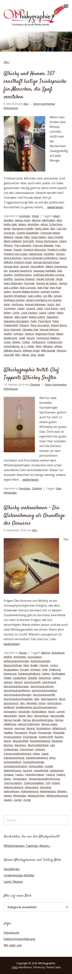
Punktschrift (46, 737)
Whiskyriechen (36, 795)
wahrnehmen (11, 791)
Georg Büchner (13, 258)
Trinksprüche (54, 342)
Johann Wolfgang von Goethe (43, 300)
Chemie (43, 665)
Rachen (58, 737)
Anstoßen (33, 224)
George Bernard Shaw (46, 262)
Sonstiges (24, 216)
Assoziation (35, 657)
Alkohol (36, 220)
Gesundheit (37, 266)
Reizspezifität (20, 741)
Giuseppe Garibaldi (44, 270)
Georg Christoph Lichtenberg (40, 258)
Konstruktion (39, 711)
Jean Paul (42, 287)
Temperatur (20, 778)
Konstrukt (24, 711)
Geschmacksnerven (42, 686)
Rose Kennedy (12, 329)
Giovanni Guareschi (20, 270)
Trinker (26, 342)
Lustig (42, 312)
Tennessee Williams (48, 338)
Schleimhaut (11, 749)
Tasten (19, 774)
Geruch (18, 682)
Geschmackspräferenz (17, 690)
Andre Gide (10, 224)
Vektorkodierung (13, 787)
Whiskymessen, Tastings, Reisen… (27, 846)
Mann (60, 312)
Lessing (30, 308)
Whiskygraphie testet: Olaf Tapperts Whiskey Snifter (31, 374)
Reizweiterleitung (40, 741)
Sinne (52, 757)
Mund (21, 715)
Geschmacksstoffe (44, 694)
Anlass (22, 224)
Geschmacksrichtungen (17, 694)
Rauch (7, 741)
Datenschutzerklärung (19, 939)
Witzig (25, 355)
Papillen (8, 732)
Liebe (40, 308)
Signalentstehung (14, 757)
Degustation (11, 669)
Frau (57, 245)
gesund (24, 266)
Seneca (29, 333)
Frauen (8, 249)
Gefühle (32, 678)
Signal (44, 753)
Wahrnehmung (29, 791)
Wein (39, 346)
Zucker (18, 800)
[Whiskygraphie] (36, 24)
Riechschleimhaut (38, 745)
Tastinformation (34, 774)
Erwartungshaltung (29, 673)
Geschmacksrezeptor (44, 690)
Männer (8, 317)
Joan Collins (35, 296)
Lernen (60, 711)
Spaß (22, 338)
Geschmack (49, 682)
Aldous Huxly (22, 220)
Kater (7, 304)
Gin (6, 270)
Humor (63, 283)
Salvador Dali (30, 329)
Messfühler (10, 715)
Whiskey (48, 346)
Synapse (9, 774)
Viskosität (45, 787)
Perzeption (20, 732)
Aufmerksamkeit (40, 661)
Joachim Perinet (50, 291)
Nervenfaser (41, 715)
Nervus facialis (12, 720)
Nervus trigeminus (29, 724)
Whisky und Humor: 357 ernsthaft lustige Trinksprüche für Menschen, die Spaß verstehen (35, 85)
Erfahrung (55, 669)
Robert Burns (59, 325)
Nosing (30, 728)
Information (54, 703)
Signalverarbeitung (37, 757)
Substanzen (57, 770)
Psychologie (30, 737)
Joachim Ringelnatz (15, 296)
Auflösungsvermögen (16, 661)
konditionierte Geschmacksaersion (36, 707)
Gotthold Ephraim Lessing (48, 274)
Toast (7, 342)
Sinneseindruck (12, 762)
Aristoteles (19, 657)
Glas (59, 270)
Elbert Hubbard (12, 241)
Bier (52, 228)
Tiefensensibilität (34, 783)
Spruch (31, 338)
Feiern (63, 241)
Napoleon (52, 317)
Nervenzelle (57, 715)
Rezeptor (57, 741)
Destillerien (12, 869)
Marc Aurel (20, 317)
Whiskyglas (10, 492)
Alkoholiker (48, 220)
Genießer (49, 254)
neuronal (19, 728)
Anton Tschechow (51, 224)
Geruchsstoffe (32, 682)
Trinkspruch (38, 342)
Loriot (15, 312)
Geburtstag (35, 254)
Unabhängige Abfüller (19, 875)
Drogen (24, 669)
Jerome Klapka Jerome (25, 291)
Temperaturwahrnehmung (44, 778)
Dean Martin (38, 237)
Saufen (8, 333)
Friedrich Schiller (57, 249)
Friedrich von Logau (15, 254)
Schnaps (18, 333)
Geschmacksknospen (16, 686)
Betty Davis (42, 228)
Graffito (8, 279)
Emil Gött (28, 241)
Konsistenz (10, 711)
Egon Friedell (55, 237)
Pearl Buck (44, 321)
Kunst (50, 304)
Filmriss (8, 245)
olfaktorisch (59, 728)
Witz (17, 355)
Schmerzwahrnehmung (17, 753)
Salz (52, 745)
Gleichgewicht (49, 699)
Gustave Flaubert (24, 279)
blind (26, 665)
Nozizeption (43, 728)
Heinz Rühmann (13, 283)
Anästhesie (58, 652)
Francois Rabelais (43, 245)
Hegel (59, 279)
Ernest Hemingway (46, 241)
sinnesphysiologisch (15, 766)
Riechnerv (20, 745)
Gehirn (56, 678)
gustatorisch (11, 703)
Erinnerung (10, 673)
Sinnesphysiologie (33, 762)
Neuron (8, 728)
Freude (17, 249)
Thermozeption (13, 783)
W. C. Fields (27, 346)
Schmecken (26, 749)
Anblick (8, 657)
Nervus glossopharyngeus (38, 720)
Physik (32, 732)
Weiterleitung (48, 791)
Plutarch (24, 325)
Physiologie (45, 732)
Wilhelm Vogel (31, 350)
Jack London (11, 287)
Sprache (27, 770)
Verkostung (31, 787)
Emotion (35, 669)
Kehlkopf (9, 707)
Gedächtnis (19, 678)
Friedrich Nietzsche (34, 249)
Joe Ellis (47, 296)
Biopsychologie (13, 665)
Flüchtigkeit (58, 673)
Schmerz (40, 749)
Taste (14, 967)
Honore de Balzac (46, 283)
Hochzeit (29, 283)
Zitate (35, 216)
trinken (16, 342)
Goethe (8, 274)
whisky (58, 346)
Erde (44, 669)
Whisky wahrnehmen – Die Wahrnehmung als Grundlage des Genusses (34, 515)
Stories (23, 652)
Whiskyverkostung (57, 795)
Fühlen (8, 678)
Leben (21, 308)
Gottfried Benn (23, 274)
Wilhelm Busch (12, 350)
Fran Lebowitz (22, 245)
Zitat (33, 355)
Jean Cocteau (28, 287)
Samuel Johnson (49, 329)
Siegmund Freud (44, 333)
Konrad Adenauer (35, 304)
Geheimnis (45, 678)
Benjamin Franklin (23, 228)
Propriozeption (12, 737)
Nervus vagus (49, 724)
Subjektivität (41, 770)
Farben (46, 673)
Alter (59, 220)
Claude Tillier (22, 237)
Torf (47, 783)
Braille (34, 665)
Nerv (29, 715)
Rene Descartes (39, 325)
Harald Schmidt (45, 279)
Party (33, 321)
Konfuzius (17, 304)
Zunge (27, 800)
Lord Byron (51, 308)
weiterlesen (55, 207)
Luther (51, 312)
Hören (42, 703)
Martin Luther (37, 317)
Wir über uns (13, 945)
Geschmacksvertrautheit (18, 699)
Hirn (22, 703)
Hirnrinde (31, 703)
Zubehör (37, 488)
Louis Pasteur (29, 312)
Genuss (60, 254)
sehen (36, 753)
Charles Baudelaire (28, 233)
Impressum (11, 933)
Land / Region (13, 882)
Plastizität (59, 732)
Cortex (54, 665)
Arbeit (7, 228)
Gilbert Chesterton (56, 266)
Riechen (8, 745)
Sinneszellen (36, 766)
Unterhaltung (11, 346)
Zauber (8, 800)
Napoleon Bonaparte (16, 321)
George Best (11, 266)
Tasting (50, 774)
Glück (62, 699)
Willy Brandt (48, 350)
